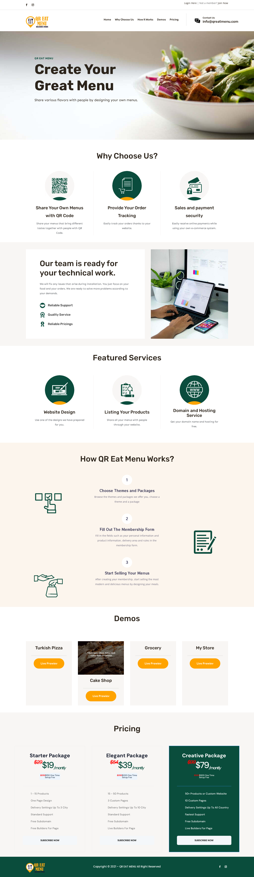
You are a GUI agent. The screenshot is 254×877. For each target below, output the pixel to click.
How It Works (145, 19)
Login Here (190, 3)
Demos (161, 19)
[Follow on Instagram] (32, 4)
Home (107, 19)
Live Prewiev (49, 663)
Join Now (223, 3)
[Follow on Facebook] (26, 4)
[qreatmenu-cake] (101, 673)
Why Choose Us (124, 19)
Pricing (174, 19)
